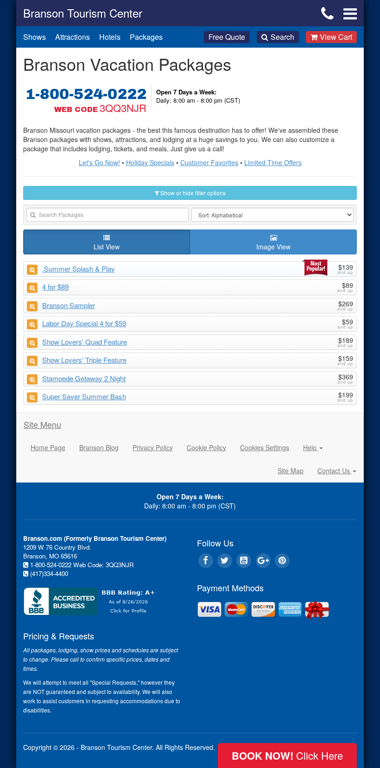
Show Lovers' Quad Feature (84, 342)
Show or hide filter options (192, 193)
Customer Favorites (209, 162)
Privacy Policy (153, 447)
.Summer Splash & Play (78, 268)
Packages (146, 36)
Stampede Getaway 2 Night (84, 378)
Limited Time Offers (273, 162)
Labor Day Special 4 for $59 (84, 323)
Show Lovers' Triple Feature (84, 360)
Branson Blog (99, 447)
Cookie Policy (206, 447)
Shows (34, 36)
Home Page (48, 447)
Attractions (72, 36)
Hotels (109, 36)
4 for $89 (55, 286)
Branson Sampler (68, 305)
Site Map (291, 470)
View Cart (336, 36)
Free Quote (227, 36)
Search (282, 36)
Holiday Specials (150, 162)
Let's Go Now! (99, 162)
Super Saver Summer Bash (84, 396)
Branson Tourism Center (82, 13)
